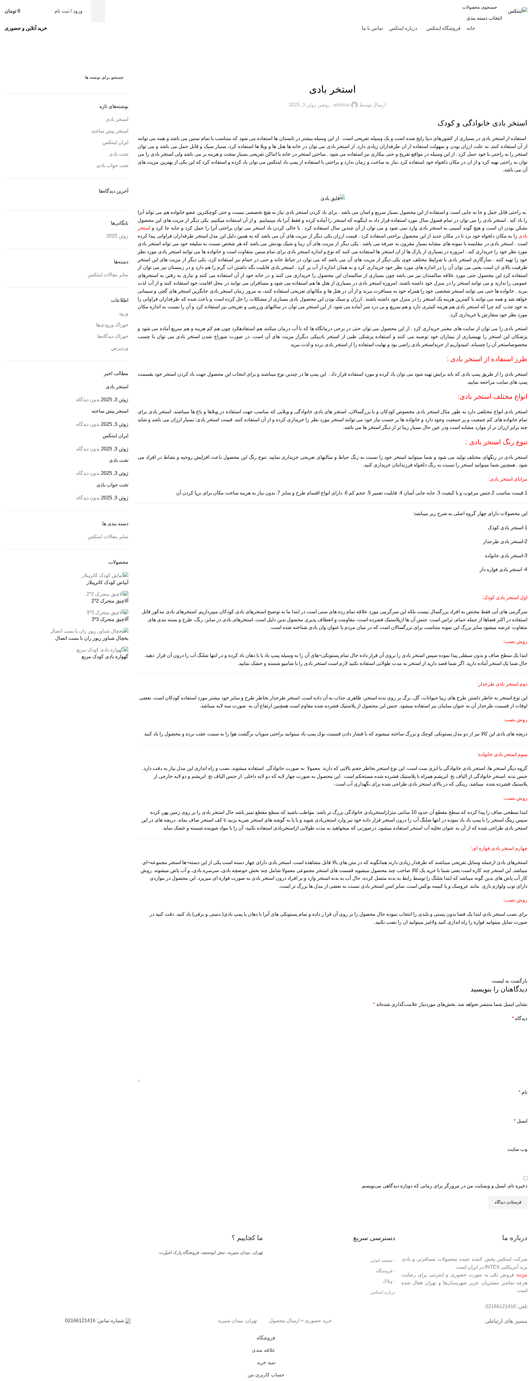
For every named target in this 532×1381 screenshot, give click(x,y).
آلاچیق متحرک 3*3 (109, 619)
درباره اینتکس (382, 1292)
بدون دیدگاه (88, 399)
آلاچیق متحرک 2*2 (109, 600)
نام (522, 1092)
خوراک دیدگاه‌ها (112, 336)
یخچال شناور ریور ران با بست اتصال (91, 638)
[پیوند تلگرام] (459, 958)
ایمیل (520, 1120)
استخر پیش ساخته (109, 131)
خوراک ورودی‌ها (112, 324)
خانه (523, 53)
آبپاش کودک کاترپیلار (107, 582)
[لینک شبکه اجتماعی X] (506, 958)
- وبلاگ (389, 1281)
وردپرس (119, 347)
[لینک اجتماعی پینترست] (490, 958)
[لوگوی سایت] (517, 10)
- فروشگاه (385, 1270)
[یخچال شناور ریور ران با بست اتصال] (89, 631)
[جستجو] (98, 11)
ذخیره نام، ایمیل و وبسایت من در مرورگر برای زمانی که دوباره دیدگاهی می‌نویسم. (444, 1185)
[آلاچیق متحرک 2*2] (107, 593)
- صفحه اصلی (382, 1260)
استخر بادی (117, 119)
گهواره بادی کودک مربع (105, 656)
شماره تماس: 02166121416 (95, 1320)
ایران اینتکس (115, 142)
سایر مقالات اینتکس (108, 274)
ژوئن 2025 (117, 235)
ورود (123, 313)
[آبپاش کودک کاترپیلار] (105, 575)
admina (341, 104)
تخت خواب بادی (112, 165)
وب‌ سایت (517, 1149)
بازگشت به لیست (509, 980)
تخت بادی (118, 154)
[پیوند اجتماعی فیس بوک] (521, 958)
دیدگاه (519, 1018)
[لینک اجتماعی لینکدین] (475, 958)
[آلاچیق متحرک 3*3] (107, 612)
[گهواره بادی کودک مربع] (102, 649)
